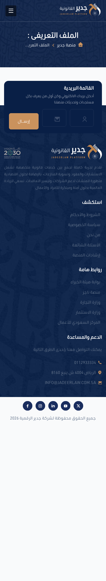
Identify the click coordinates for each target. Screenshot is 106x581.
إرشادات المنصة (86, 255)
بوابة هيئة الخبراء (85, 281)
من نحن (93, 234)
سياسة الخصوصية (84, 224)
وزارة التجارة (90, 302)
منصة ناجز (91, 292)
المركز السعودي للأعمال (79, 322)
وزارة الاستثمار (88, 312)
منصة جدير (66, 44)
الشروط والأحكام (85, 214)
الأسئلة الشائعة (86, 244)
